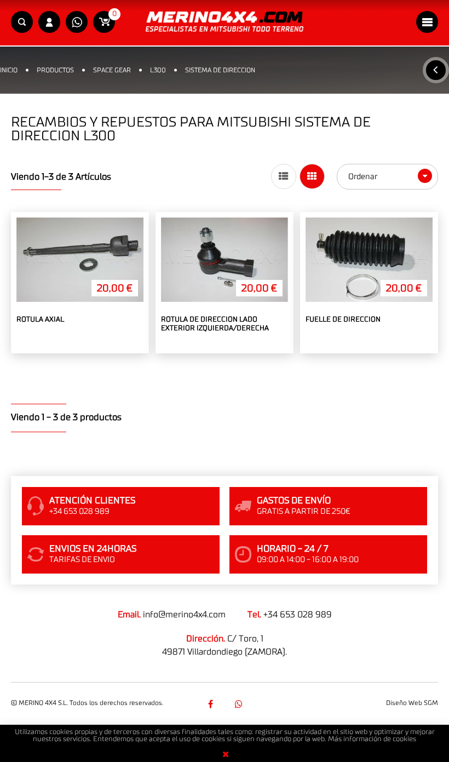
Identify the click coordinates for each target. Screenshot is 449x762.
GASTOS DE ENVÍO (294, 500)
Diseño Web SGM (412, 703)
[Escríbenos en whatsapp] (77, 23)
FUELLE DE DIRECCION (343, 319)
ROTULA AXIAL (40, 319)
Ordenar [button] (363, 177)
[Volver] (436, 70)
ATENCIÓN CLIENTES (92, 500)
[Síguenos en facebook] (210, 704)
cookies (404, 739)
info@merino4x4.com (184, 614)
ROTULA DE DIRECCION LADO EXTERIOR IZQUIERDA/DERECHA (215, 324)
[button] (22, 23)
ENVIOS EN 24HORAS (92, 549)
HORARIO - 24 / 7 (292, 549)
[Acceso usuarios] (49, 23)
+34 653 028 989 (297, 614)
